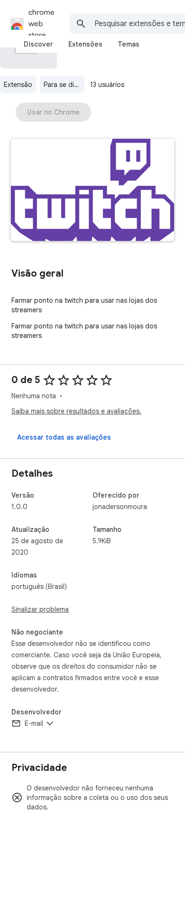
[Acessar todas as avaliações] (64, 437)
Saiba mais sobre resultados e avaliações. (76, 411)
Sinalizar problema (40, 609)
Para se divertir (64, 84)
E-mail (34, 723)
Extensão (18, 84)
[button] (92, 191)
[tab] (38, 44)
